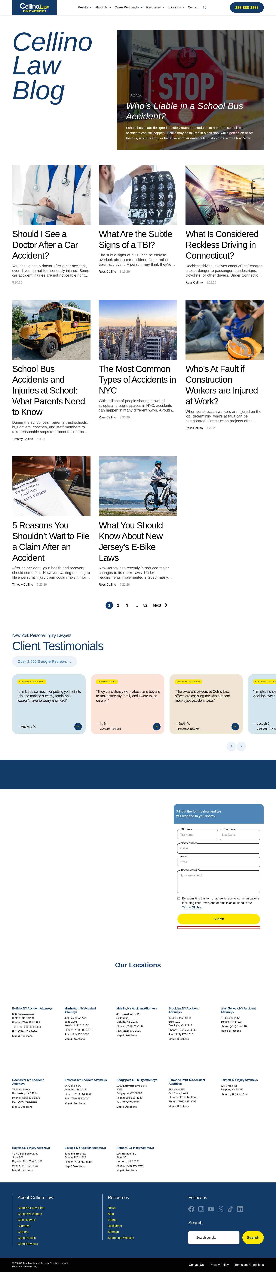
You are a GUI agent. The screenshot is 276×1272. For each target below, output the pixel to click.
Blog (111, 1213)
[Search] (205, 7)
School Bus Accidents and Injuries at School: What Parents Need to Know (48, 390)
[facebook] (191, 1209)
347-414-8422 (29, 1165)
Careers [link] (23, 1231)
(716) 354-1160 (239, 1026)
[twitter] (221, 1209)
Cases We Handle (127, 7)
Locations (174, 7)
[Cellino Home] (34, 7)
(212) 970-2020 (79, 1034)
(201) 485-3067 (187, 1101)
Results (83, 7)
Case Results (27, 1237)
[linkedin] (240, 1209)
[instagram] (201, 1209)
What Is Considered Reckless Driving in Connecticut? (222, 244)
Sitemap (113, 1231)
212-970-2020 (130, 1102)
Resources (153, 7)
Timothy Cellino (22, 439)
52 (145, 605)
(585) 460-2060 (239, 1093)
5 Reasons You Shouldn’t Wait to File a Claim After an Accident (50, 541)
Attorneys (24, 1225)
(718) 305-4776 (83, 1029)
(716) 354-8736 (83, 1093)
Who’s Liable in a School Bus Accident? (184, 111)
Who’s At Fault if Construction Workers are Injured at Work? (222, 385)
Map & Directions (22, 1035)
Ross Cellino (107, 271)
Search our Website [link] (121, 1237)
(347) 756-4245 (187, 1029)
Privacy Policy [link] (219, 1264)
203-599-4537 (134, 1097)
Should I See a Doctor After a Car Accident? (45, 244)
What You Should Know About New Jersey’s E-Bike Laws (131, 541)
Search (253, 1238)
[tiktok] (230, 1209)
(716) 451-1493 (30, 1022)
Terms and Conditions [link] (249, 1264)
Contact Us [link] (196, 1264)
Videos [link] (112, 1219)
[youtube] (211, 1209)
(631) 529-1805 (135, 1026)
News (111, 1207)
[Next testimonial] (241, 746)
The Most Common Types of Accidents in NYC (137, 379)
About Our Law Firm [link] (31, 1207)
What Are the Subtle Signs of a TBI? (135, 239)
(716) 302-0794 (135, 1165)
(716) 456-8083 (83, 1161)
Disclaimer (115, 1225)
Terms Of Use (191, 907)
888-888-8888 (247, 7)
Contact (193, 7)
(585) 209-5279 (30, 1097)
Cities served (26, 1219)
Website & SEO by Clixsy (24, 1266)
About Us (101, 7)
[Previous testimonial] (231, 746)
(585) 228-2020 (27, 1102)
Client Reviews (28, 1243)
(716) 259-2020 (27, 1031)
